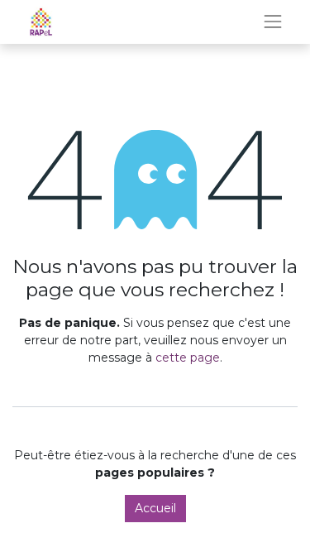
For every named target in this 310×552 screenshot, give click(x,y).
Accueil (155, 508)
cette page (187, 357)
